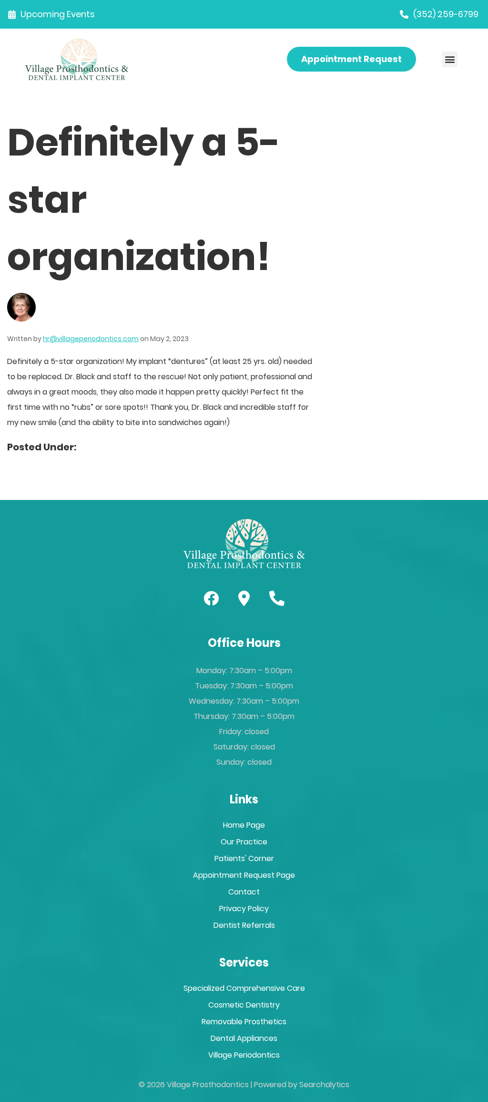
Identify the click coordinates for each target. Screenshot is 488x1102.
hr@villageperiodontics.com (91, 338)
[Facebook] (211, 598)
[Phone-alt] (277, 598)
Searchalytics (324, 1084)
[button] (450, 59)
